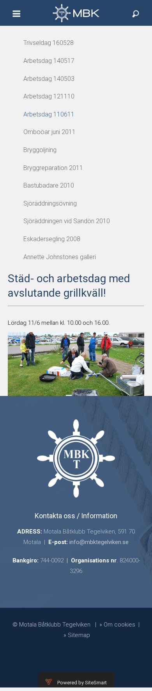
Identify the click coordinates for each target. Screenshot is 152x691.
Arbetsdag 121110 (48, 96)
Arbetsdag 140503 (48, 78)
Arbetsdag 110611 (48, 114)
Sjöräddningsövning (50, 203)
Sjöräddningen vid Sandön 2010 (66, 221)
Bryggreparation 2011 (53, 168)
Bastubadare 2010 (48, 185)
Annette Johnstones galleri (59, 257)
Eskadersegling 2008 (51, 239)
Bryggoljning (40, 150)
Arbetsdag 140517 (48, 60)
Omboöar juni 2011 (49, 132)
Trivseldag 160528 (48, 43)
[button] (16, 17)
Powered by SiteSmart (82, 683)
